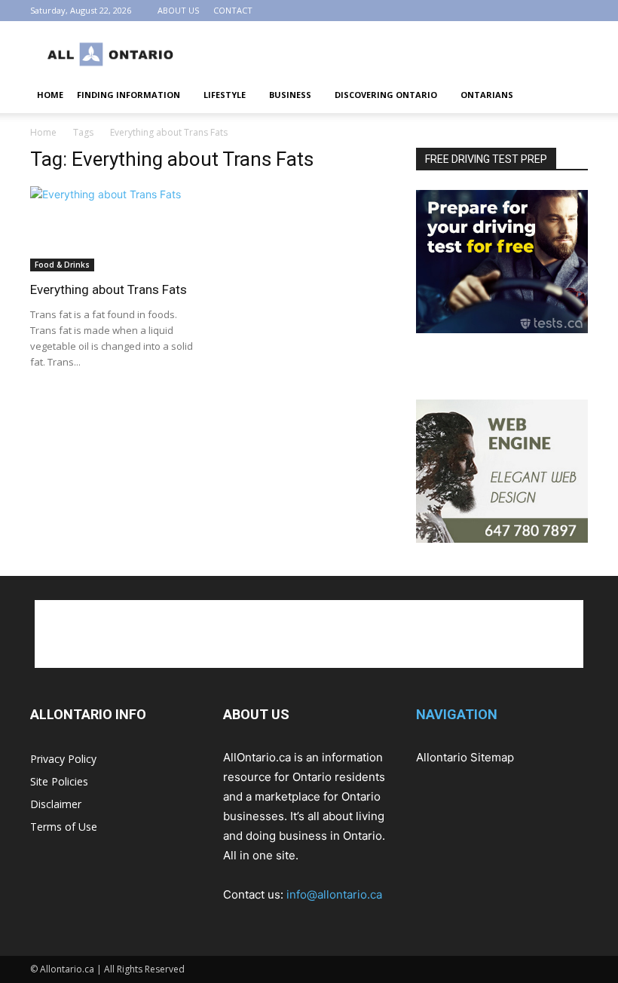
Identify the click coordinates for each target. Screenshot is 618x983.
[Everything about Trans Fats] (116, 228)
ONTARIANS (486, 94)
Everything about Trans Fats (108, 289)
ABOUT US (178, 10)
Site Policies (59, 781)
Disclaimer (55, 804)
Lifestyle (224, 94)
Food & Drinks (62, 264)
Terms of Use (63, 826)
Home (43, 132)
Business (290, 94)
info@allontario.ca (334, 894)
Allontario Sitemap (465, 757)
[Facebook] (551, 10)
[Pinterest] (576, 10)
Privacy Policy (63, 759)
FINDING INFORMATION (128, 94)
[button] (570, 95)
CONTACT (232, 10)
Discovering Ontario (386, 94)
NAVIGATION (456, 714)
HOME (50, 94)
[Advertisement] (410, 54)
